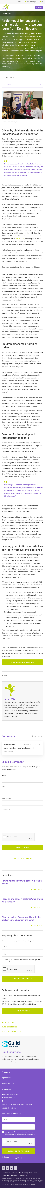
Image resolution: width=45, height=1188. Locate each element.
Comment (5, 810)
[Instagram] (15, 1168)
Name (4, 775)
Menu (39, 7)
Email (4, 787)
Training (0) (31, 2)
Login (19, 2)
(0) (42, 2)
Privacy (14, 1173)
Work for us (33, 1173)
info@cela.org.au (9, 1098)
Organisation (6, 798)
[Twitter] (7, 1168)
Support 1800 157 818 (11, 1094)
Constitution (6, 1173)
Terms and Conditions (9, 1176)
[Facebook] (3, 1168)
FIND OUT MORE (23, 1011)
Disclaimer (23, 1173)
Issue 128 (20, 239)
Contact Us (23, 1176)
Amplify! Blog (8, 13)
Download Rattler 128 (22, 662)
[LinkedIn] (11, 1168)
